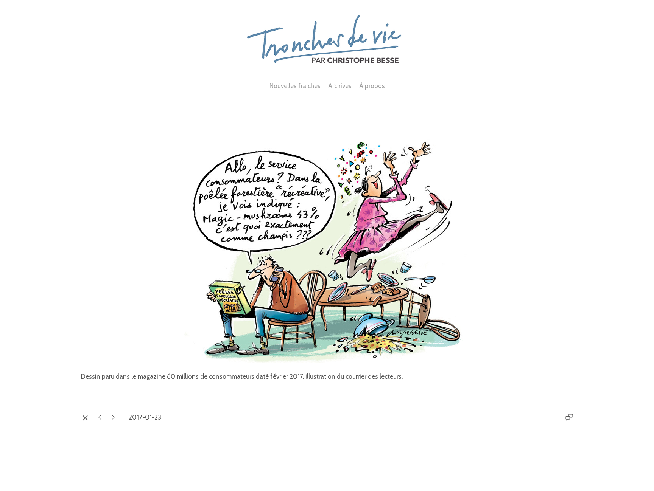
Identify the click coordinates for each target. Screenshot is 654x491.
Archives (340, 86)
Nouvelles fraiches (295, 86)
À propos (372, 86)
